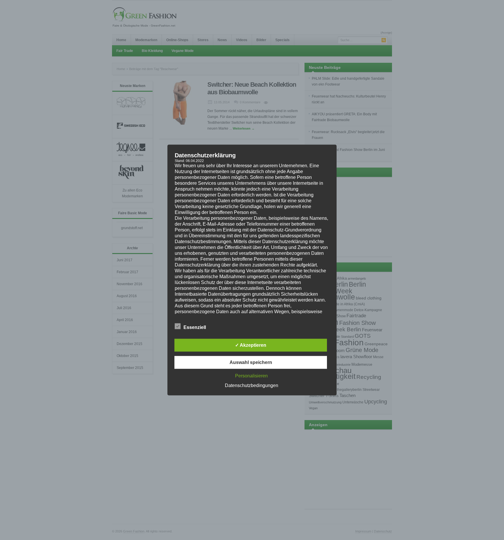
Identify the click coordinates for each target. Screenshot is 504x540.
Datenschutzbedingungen (251, 385)
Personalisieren (251, 375)
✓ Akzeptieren (250, 345)
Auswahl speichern (251, 362)
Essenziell (194, 327)
